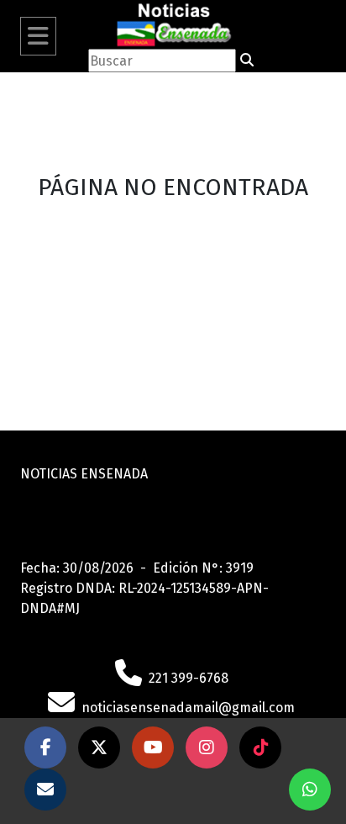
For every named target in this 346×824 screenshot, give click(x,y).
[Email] (45, 790)
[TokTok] (260, 747)
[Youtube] (153, 747)
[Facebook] (45, 747)
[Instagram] (207, 747)
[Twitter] (99, 747)
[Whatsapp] (310, 790)
